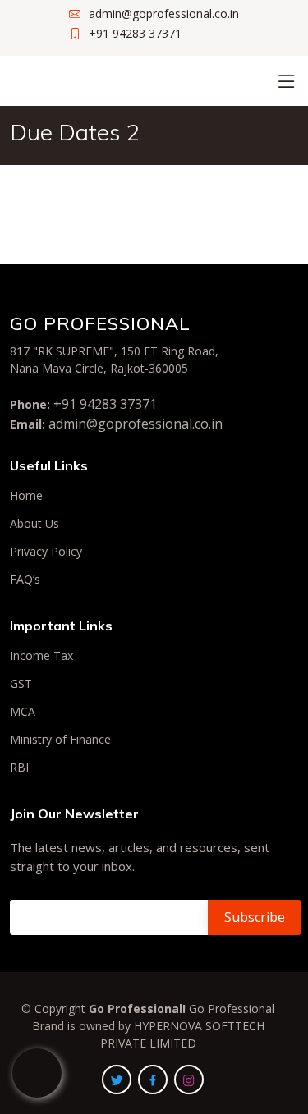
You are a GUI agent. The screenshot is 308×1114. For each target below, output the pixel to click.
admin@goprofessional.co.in (135, 424)
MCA (22, 711)
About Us (34, 523)
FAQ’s (25, 579)
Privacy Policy (46, 551)
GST (21, 684)
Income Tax (41, 656)
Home (26, 496)
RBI (19, 767)
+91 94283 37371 (105, 404)
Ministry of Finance (60, 739)
